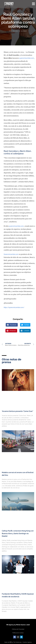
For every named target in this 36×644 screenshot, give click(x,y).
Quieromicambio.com (11, 254)
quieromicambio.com (26, 58)
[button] (12, 325)
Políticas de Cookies (18, 632)
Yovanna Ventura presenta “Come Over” (17, 411)
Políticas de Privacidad (18, 629)
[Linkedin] (21, 637)
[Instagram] (18, 637)
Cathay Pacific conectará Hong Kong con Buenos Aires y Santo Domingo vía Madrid (18, 533)
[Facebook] (14, 637)
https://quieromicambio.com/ (14, 307)
